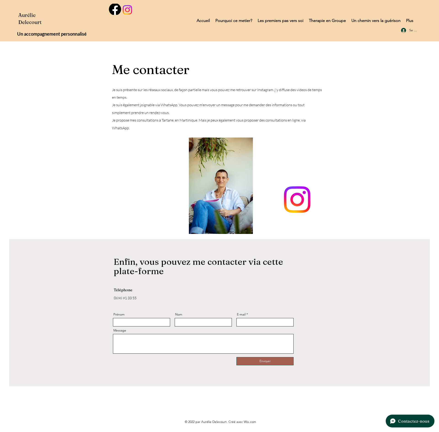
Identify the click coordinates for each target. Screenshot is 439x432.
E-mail (241, 314)
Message (119, 330)
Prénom (119, 314)
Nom (178, 314)
